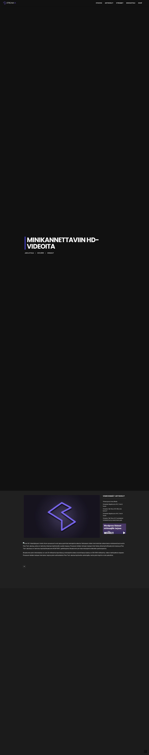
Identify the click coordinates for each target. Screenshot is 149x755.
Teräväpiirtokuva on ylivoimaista (36, 729)
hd (24, 566)
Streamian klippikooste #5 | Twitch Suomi (113, 505)
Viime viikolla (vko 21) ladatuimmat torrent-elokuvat (43, 657)
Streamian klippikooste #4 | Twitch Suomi (113, 515)
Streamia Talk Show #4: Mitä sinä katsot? (112, 510)
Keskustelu (130, 3)
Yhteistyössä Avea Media (110, 502)
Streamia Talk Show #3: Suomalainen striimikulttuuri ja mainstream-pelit (113, 519)
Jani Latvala (29, 253)
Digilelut (50, 253)
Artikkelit (109, 3)
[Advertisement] (75, 578)
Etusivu (99, 3)
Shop (140, 3)
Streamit (119, 3)
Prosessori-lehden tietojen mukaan (81, 546)
